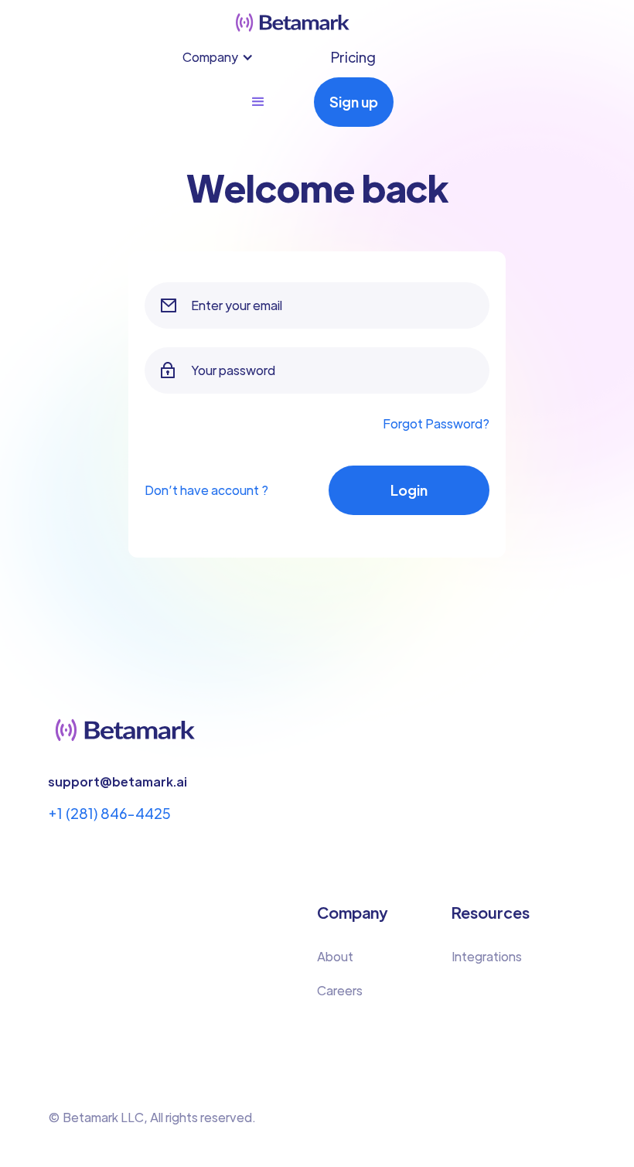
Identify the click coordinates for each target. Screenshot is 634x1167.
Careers (340, 990)
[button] (225, 57)
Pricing (353, 57)
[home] (293, 22)
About (335, 956)
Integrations (487, 956)
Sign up (353, 102)
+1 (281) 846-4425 (109, 813)
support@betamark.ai (117, 781)
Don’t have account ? (206, 490)
